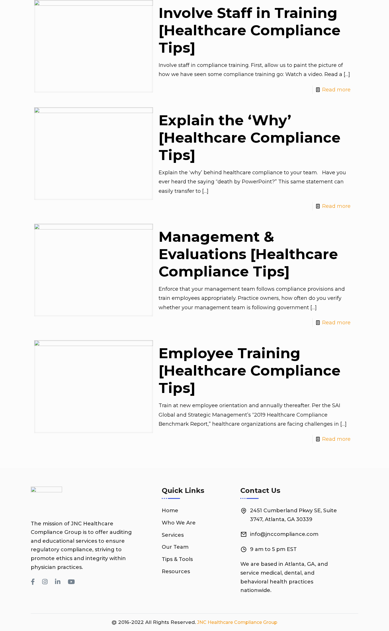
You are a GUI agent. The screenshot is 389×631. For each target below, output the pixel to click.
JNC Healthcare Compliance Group (236, 622)
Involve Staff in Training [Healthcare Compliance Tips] (250, 30)
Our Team (175, 547)
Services (173, 535)
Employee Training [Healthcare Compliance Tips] (250, 371)
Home (170, 510)
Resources (176, 571)
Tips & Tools (177, 559)
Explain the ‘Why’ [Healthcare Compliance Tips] (250, 138)
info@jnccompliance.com (284, 534)
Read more (336, 90)
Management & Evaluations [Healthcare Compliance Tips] (248, 254)
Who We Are (179, 523)
